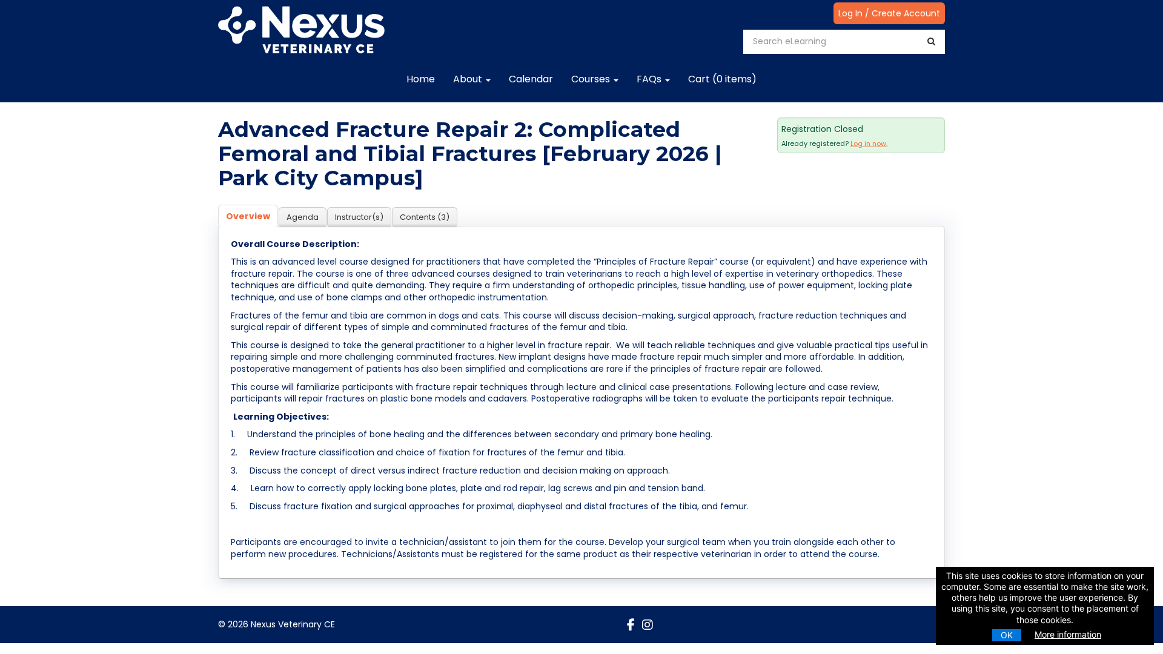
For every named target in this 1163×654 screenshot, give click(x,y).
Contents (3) (424, 217)
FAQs (650, 79)
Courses (591, 79)
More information (1068, 634)
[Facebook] (631, 624)
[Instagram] (647, 624)
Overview (248, 216)
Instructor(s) (359, 217)
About (469, 79)
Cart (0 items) (722, 79)
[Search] (931, 41)
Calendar (531, 79)
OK (1007, 635)
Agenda (303, 217)
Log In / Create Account (889, 13)
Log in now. (868, 143)
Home (420, 79)
